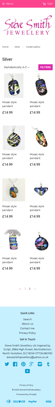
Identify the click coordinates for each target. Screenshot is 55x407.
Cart (50, 3)
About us (27, 323)
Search (27, 319)
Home (5, 47)
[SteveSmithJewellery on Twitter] (7, 365)
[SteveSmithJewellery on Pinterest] (23, 365)
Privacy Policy (27, 333)
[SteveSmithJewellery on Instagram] (40, 365)
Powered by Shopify (26, 394)
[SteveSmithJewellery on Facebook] (15, 365)
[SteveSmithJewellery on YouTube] (27, 372)
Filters (45, 67)
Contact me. (27, 328)
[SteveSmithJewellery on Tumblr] (48, 365)
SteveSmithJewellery (30, 389)
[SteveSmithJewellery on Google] (31, 365)
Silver (17, 47)
